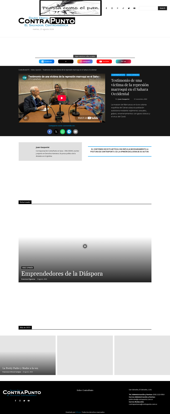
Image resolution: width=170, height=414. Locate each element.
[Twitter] (129, 8)
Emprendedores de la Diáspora (62, 274)
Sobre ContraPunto (85, 390)
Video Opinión (36, 70)
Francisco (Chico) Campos (11, 372)
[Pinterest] (117, 8)
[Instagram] (112, 8)
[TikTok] (123, 8)
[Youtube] (134, 8)
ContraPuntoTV (24, 70)
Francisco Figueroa (28, 279)
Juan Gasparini (123, 99)
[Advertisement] (86, 182)
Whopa (78, 412)
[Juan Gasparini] (27, 151)
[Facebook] (106, 8)
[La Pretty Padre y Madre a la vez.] (28, 355)
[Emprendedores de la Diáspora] (85, 246)
